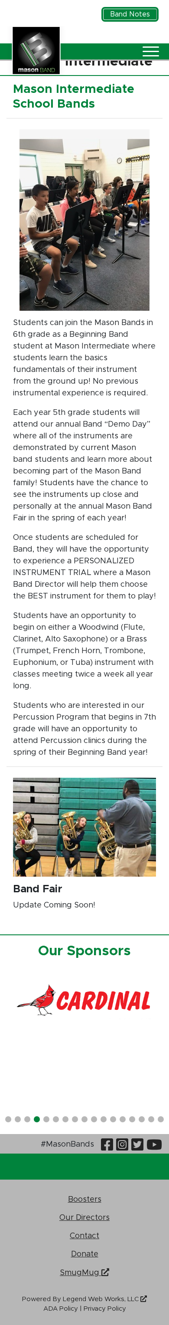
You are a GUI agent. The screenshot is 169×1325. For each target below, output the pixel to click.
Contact (84, 1235)
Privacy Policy (105, 1308)
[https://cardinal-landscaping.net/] (84, 1001)
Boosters (84, 1199)
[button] (8, 1119)
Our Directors (84, 1217)
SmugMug (80, 1272)
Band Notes (130, 14)
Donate (84, 1253)
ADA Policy (60, 1308)
